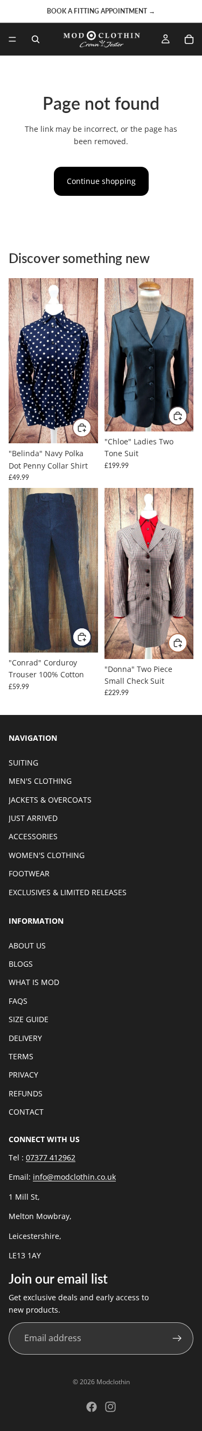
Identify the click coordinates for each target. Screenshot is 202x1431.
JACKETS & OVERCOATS (50, 800)
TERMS (21, 1056)
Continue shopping (101, 181)
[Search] (35, 39)
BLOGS (21, 964)
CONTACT (26, 1112)
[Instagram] (110, 1406)
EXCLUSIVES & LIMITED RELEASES (68, 892)
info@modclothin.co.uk (74, 1177)
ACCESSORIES (33, 837)
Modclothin (113, 1381)
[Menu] (12, 39)
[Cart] (189, 39)
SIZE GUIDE (28, 1020)
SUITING (23, 762)
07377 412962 (50, 1157)
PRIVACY (23, 1075)
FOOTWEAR (29, 873)
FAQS (18, 1001)
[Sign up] (177, 1338)
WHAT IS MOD (34, 982)
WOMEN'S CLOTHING (47, 855)
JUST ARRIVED (33, 818)
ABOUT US (27, 945)
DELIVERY (25, 1038)
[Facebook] (91, 1406)
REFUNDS (26, 1093)
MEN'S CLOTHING (40, 781)
